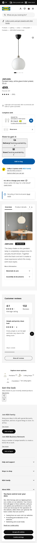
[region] (18, 52)
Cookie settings (18, 537)
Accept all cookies (18, 532)
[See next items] (29, 207)
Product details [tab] (21, 207)
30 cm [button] (4, 83)
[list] (18, 334)
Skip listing (5, 393)
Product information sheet (18, 123)
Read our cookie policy (11, 525)
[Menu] (33, 9)
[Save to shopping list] (33, 38)
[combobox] (18, 14)
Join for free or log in (14, 170)
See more (5, 427)
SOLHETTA (14, 117)
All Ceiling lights (26, 381)
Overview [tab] (8, 207)
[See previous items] (4, 396)
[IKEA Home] (6, 8)
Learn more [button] (8, 185)
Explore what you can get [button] (15, 173)
